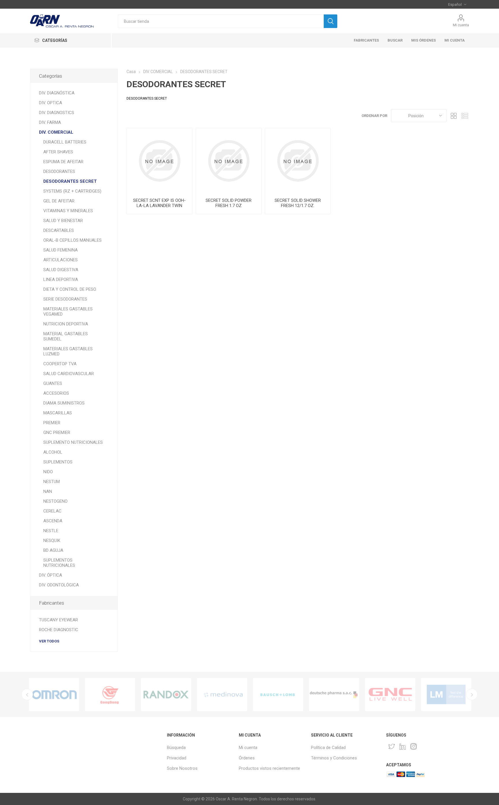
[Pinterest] (402, 746)
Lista (464, 115)
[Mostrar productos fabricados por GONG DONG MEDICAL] (110, 694)
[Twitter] (391, 746)
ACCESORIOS (56, 393)
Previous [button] (27, 694)
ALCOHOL (52, 452)
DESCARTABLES (58, 230)
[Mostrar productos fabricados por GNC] (390, 694)
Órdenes (247, 758)
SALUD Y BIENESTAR (63, 220)
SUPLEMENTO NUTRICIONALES (73, 442)
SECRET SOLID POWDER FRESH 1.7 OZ (229, 203)
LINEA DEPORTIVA (60, 279)
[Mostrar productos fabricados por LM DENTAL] (446, 694)
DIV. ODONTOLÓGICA (59, 585)
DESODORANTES (59, 171)
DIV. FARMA (50, 122)
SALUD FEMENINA (60, 250)
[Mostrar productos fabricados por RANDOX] (166, 694)
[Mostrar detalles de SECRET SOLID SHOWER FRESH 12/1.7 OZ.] (297, 160)
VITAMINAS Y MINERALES (68, 210)
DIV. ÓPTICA (50, 575)
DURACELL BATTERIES (64, 142)
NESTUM (51, 481)
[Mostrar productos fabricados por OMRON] (54, 694)
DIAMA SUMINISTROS (64, 403)
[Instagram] (413, 746)
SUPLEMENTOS (57, 462)
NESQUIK (51, 540)
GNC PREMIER (56, 432)
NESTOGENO (55, 501)
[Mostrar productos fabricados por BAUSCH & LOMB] (278, 694)
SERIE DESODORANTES (65, 299)
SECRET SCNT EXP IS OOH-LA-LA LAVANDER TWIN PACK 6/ (159, 205)
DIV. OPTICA (50, 102)
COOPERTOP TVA (60, 363)
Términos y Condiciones (334, 758)
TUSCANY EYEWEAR (58, 620)
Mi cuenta (461, 25)
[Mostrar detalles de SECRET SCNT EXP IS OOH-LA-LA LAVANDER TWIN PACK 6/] (159, 160)
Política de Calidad (328, 747)
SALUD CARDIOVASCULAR (68, 373)
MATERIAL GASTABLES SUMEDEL (65, 336)
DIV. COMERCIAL (56, 132)
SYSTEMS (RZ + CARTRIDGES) (72, 191)
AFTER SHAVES (58, 151)
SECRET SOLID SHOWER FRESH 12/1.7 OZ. (298, 203)
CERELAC (52, 511)
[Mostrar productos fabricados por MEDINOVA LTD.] (222, 694)
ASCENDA (52, 520)
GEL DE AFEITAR (59, 201)
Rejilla (453, 115)
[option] (54, 694)
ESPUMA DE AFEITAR (63, 161)
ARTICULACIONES (60, 259)
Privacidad (176, 758)
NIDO (48, 471)
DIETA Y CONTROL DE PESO (69, 289)
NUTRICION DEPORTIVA (65, 324)
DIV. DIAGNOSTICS (56, 112)
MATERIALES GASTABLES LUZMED (68, 351)
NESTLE (50, 530)
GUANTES (52, 383)
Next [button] (472, 694)
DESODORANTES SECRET (70, 181)
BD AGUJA (53, 550)
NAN (47, 491)
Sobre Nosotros (182, 768)
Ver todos (49, 641)
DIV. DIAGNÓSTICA (57, 93)
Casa (131, 71)
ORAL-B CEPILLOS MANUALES (72, 240)
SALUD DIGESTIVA (60, 269)
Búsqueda (176, 747)
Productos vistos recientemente (269, 768)
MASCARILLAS (57, 412)
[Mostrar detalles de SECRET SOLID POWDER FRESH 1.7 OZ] (228, 160)
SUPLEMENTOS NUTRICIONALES (59, 563)
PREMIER (51, 422)
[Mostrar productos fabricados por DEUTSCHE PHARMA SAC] (334, 694)
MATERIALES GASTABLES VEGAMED (68, 311)
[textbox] (221, 21)
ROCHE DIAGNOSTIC (58, 629)
